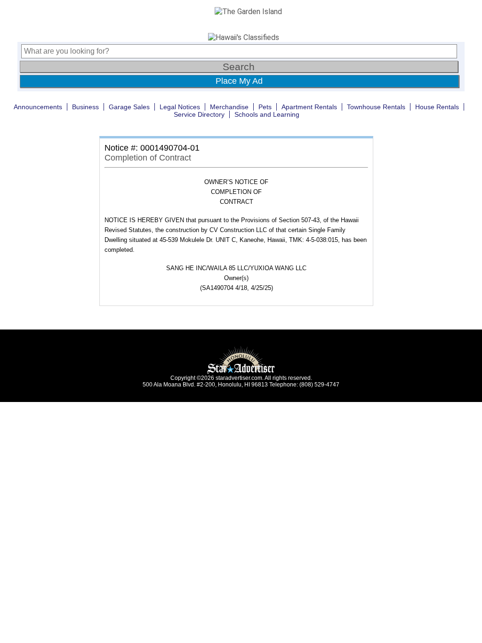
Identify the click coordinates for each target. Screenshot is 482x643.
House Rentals (437, 107)
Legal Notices (180, 107)
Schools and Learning (266, 114)
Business (85, 107)
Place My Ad (239, 81)
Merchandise (229, 107)
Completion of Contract (147, 157)
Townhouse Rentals (376, 107)
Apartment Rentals (309, 107)
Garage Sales (129, 107)
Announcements (38, 107)
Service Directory (199, 114)
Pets (265, 107)
